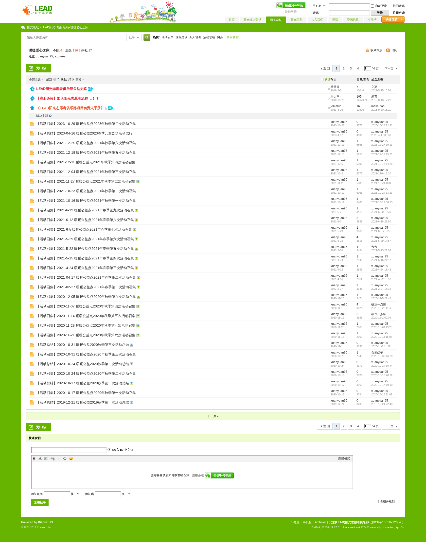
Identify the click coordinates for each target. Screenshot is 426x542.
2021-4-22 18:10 (381, 279)
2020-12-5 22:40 (381, 298)
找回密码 (399, 6)
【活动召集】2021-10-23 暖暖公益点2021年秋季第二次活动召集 (86, 191)
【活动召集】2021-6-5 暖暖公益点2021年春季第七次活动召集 (84, 229)
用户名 (317, 6)
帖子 (132, 37)
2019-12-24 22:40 (381, 404)
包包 (374, 247)
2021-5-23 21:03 (381, 250)
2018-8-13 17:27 (381, 100)
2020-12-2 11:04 (381, 307)
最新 (49, 79)
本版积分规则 (386, 501)
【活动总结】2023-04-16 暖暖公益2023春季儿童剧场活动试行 (84, 133)
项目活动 (63, 27)
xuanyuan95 (44, 56)
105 (359, 96)
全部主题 (35, 79)
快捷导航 (391, 19)
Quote (58, 458)
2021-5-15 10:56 (381, 90)
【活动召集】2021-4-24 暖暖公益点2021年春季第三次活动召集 (85, 268)
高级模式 (344, 458)
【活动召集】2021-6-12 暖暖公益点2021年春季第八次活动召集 (85, 220)
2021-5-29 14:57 (381, 240)
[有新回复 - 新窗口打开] (32, 125)
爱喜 (374, 96)
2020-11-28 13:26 (381, 327)
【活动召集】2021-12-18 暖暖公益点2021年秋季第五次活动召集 (86, 152)
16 (358, 106)
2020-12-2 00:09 (381, 317)
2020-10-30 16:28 (381, 356)
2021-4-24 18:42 (381, 269)
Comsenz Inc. (45, 527)
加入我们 (317, 19)
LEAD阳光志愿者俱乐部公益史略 (61, 89)
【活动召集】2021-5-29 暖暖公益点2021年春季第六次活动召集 (85, 239)
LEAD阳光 (48, 27)
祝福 (335, 19)
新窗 (328, 79)
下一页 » (213, 416)
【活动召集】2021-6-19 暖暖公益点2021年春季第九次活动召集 (85, 210)
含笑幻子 (377, 352)
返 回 (326, 68)
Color (40, 458)
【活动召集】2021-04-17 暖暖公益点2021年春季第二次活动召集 (86, 277)
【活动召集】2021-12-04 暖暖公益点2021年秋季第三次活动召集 (86, 172)
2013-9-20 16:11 (381, 109)
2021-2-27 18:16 (381, 288)
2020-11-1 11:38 (380, 346)
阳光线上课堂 (252, 19)
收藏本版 (377, 50)
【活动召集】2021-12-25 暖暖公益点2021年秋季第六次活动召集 (86, 143)
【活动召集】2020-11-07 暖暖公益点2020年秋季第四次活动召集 (85, 306)
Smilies (71, 458)
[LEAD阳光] (37, 15)
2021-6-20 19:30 (381, 211)
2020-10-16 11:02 (381, 394)
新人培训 (195, 37)
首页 (232, 19)
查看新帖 (233, 37)
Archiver (320, 522)
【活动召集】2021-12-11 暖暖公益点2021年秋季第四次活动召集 (85, 162)
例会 (220, 37)
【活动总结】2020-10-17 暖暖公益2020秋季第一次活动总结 (82, 383)
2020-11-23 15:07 (381, 336)
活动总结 (209, 37)
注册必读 (399, 13)
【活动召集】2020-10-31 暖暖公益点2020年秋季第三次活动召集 (86, 354)
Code (64, 458)
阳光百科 (296, 19)
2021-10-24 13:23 (381, 192)
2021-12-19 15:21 (381, 154)
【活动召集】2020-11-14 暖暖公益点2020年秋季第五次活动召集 (85, 316)
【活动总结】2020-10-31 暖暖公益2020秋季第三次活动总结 (82, 345)
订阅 (394, 50)
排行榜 (372, 19)
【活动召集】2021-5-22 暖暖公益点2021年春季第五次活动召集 (85, 249)
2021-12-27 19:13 (381, 144)
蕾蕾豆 (335, 87)
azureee (60, 56)
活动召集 (168, 37)
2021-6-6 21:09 (380, 231)
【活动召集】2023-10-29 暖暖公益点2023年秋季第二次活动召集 (86, 124)
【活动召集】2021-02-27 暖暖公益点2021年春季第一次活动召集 (86, 287)
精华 (71, 79)
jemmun (336, 106)
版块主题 (42, 116)
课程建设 (181, 37)
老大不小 (336, 96)
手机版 (307, 522)
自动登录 (381, 6)
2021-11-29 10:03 (381, 183)
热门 (56, 79)
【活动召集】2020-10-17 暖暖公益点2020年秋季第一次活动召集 (86, 393)
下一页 (389, 68)
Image (46, 458)
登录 (187, 475)
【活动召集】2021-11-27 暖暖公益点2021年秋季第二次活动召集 (85, 181)
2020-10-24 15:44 (381, 365)
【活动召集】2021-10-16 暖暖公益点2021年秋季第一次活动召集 (86, 201)
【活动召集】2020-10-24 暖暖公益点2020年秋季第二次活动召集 (86, 373)
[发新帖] (38, 68)
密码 (316, 13)
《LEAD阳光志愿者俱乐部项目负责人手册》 (70, 108)
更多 (79, 79)
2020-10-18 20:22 (381, 375)
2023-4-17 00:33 (381, 135)
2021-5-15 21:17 (381, 259)
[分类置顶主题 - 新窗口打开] (32, 90)
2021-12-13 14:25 (381, 163)
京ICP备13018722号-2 (386, 522)
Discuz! (43, 522)
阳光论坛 (276, 20)
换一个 (75, 494)
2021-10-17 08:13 (381, 202)
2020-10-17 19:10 (381, 384)
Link (52, 458)
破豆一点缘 (378, 304)
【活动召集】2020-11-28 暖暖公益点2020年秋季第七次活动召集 (85, 325)
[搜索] (146, 37)
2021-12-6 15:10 (381, 173)
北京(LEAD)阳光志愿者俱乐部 (349, 522)
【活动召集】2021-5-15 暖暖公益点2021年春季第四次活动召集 (85, 258)
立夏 (374, 87)
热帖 (64, 79)
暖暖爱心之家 (39, 50)
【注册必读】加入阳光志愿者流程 (62, 98)
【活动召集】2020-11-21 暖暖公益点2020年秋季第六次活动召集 (85, 335)
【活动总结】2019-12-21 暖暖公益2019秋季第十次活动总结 (82, 402)
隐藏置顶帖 (329, 88)
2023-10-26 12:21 (381, 125)
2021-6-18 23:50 (381, 221)
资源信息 (353, 19)
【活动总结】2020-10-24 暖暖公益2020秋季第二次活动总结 (82, 364)
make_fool (378, 106)
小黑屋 (295, 522)
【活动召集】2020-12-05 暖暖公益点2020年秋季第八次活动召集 (86, 297)
